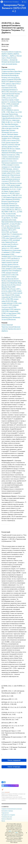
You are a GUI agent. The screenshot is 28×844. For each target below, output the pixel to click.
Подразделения (5, 812)
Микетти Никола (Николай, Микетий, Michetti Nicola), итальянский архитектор (11, 279)
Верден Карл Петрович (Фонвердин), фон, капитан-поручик (10, 132)
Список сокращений (14, 760)
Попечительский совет (7, 816)
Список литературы (14, 767)
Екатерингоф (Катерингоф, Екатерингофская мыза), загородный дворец (11, 62)
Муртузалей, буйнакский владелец (12, 222)
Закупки (3, 820)
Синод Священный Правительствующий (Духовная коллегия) (11, 327)
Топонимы (5, 49)
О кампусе (5, 806)
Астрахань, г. (5, 60)
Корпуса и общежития (7, 818)
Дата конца (5, 44)
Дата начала (5, 39)
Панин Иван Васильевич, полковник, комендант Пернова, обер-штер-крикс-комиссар (11, 126)
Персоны (4, 67)
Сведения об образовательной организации (12, 808)
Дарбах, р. (13, 56)
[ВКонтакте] (2, 782)
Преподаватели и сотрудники (8, 814)
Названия (4, 323)
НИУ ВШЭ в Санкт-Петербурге (11, 1)
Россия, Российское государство (11, 52)
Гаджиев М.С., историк (8, 224)
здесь (10, 831)
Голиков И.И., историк (16, 91)
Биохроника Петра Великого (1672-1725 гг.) (14, 8)
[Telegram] (5, 782)
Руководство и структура (7, 810)
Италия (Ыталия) (12, 58)
